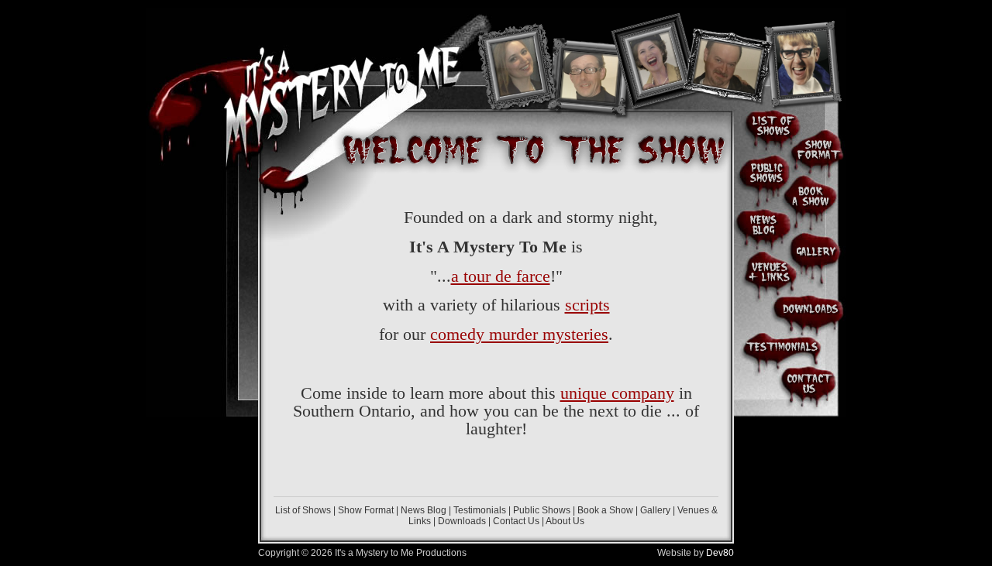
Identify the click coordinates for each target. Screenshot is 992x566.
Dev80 (720, 552)
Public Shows (541, 510)
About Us (565, 521)
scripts (587, 304)
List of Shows (303, 510)
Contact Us (516, 521)
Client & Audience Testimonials (782, 346)
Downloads (462, 521)
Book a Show (605, 510)
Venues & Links (765, 272)
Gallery (655, 510)
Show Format (366, 510)
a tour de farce (500, 276)
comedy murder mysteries (519, 334)
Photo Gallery (816, 248)
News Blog (423, 510)
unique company (617, 393)
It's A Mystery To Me (345, 77)
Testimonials (479, 510)
